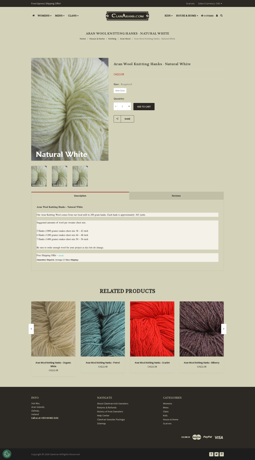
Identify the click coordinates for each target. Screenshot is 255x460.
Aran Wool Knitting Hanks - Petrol (103, 362)
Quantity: (119, 98)
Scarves (190, 3)
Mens (58, 15)
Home (83, 38)
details (61, 255)
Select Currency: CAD (209, 3)
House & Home (186, 15)
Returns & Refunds (107, 407)
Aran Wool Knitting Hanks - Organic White (53, 364)
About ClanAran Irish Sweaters (112, 403)
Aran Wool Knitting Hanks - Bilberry (201, 362)
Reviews (176, 195)
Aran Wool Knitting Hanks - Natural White (154, 38)
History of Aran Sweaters (110, 411)
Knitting (112, 38)
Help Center (103, 415)
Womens (43, 15)
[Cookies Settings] (7, 454)
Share (127, 119)
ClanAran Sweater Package (111, 419)
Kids (168, 15)
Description (80, 195)
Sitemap (101, 423)
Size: (123, 84)
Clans (72, 15)
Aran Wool (125, 38)
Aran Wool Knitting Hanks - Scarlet (152, 362)
